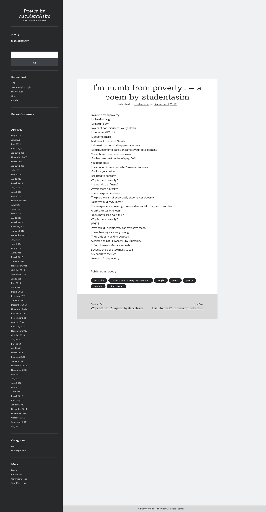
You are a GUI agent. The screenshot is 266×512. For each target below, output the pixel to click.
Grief (13, 96)
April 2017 (16, 218)
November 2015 (19, 265)
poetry (15, 34)
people (161, 280)
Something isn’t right (21, 87)
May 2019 (16, 174)
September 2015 (19, 274)
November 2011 (19, 413)
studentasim (141, 104)
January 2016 (17, 261)
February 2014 (18, 326)
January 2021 (17, 152)
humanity (99, 280)
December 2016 (19, 235)
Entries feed (17, 474)
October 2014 (18, 313)
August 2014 (17, 322)
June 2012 (16, 383)
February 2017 (18, 226)
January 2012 (17, 404)
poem (175, 280)
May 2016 (16, 248)
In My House (17, 91)
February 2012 (18, 400)
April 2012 (16, 391)
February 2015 (18, 296)
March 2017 (17, 222)
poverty (98, 286)
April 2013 (16, 348)
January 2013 (17, 361)
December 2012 (19, 365)
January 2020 (17, 165)
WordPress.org (18, 483)
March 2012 (17, 396)
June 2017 (16, 209)
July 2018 (15, 187)
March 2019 (17, 183)
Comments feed (19, 478)
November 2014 (19, 309)
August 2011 (17, 426)
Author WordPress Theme (151, 508)
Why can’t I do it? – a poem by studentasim (117, 308)
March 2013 (17, 352)
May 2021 (16, 144)
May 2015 (16, 283)
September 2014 (19, 317)
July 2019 (15, 170)
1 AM (13, 83)
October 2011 (18, 417)
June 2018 (16, 192)
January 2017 (17, 231)
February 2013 (18, 357)
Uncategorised (18, 450)
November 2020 (19, 157)
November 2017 (19, 200)
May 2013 (16, 343)
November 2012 (19, 370)
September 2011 (19, 422)
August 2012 (17, 374)
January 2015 (17, 300)
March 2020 (17, 161)
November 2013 (19, 330)
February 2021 (18, 148)
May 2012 (16, 387)
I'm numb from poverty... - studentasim (130, 280)
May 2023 (16, 135)
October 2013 (18, 335)
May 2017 (16, 213)
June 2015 (16, 278)
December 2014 (19, 304)
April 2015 (16, 287)
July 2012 (15, 378)
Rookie (14, 100)
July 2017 (15, 205)
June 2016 (16, 244)
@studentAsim (20, 40)
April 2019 (16, 178)
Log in (14, 470)
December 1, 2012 (165, 104)
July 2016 (15, 239)
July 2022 (15, 139)
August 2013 (17, 339)
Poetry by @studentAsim (34, 13)
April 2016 (16, 252)
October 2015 (18, 270)
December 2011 (19, 409)
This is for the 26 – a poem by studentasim (177, 308)
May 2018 (16, 196)
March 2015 (17, 291)
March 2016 (17, 257)
